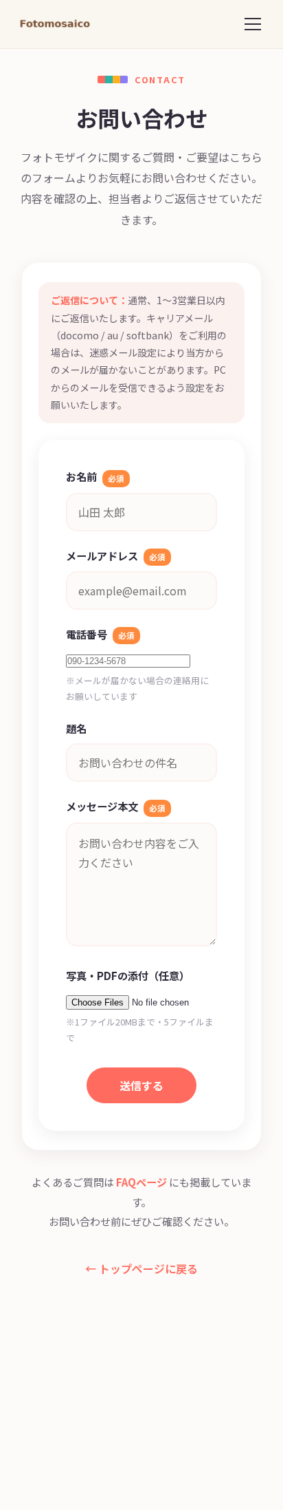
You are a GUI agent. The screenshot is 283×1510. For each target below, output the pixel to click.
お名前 (95, 476)
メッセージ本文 (116, 806)
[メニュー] (253, 24)
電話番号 (100, 633)
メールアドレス (116, 555)
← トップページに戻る (141, 1268)
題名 (76, 728)
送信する (141, 1085)
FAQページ (141, 1181)
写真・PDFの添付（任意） (128, 975)
